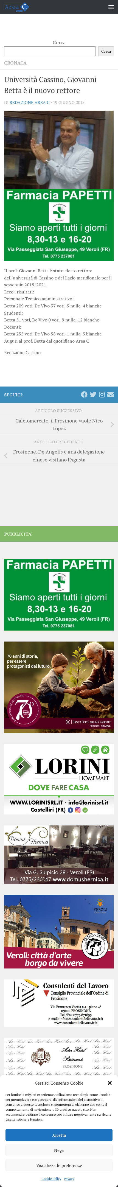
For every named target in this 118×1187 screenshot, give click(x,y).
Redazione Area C (30, 102)
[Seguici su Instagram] (102, 394)
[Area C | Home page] (21, 7)
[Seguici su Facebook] (84, 394)
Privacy (69, 1179)
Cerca (59, 42)
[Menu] (111, 7)
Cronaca (15, 63)
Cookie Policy (51, 1179)
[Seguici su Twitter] (93, 394)
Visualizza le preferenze (59, 1165)
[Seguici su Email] (110, 394)
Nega (59, 1150)
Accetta (59, 1135)
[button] (110, 1083)
